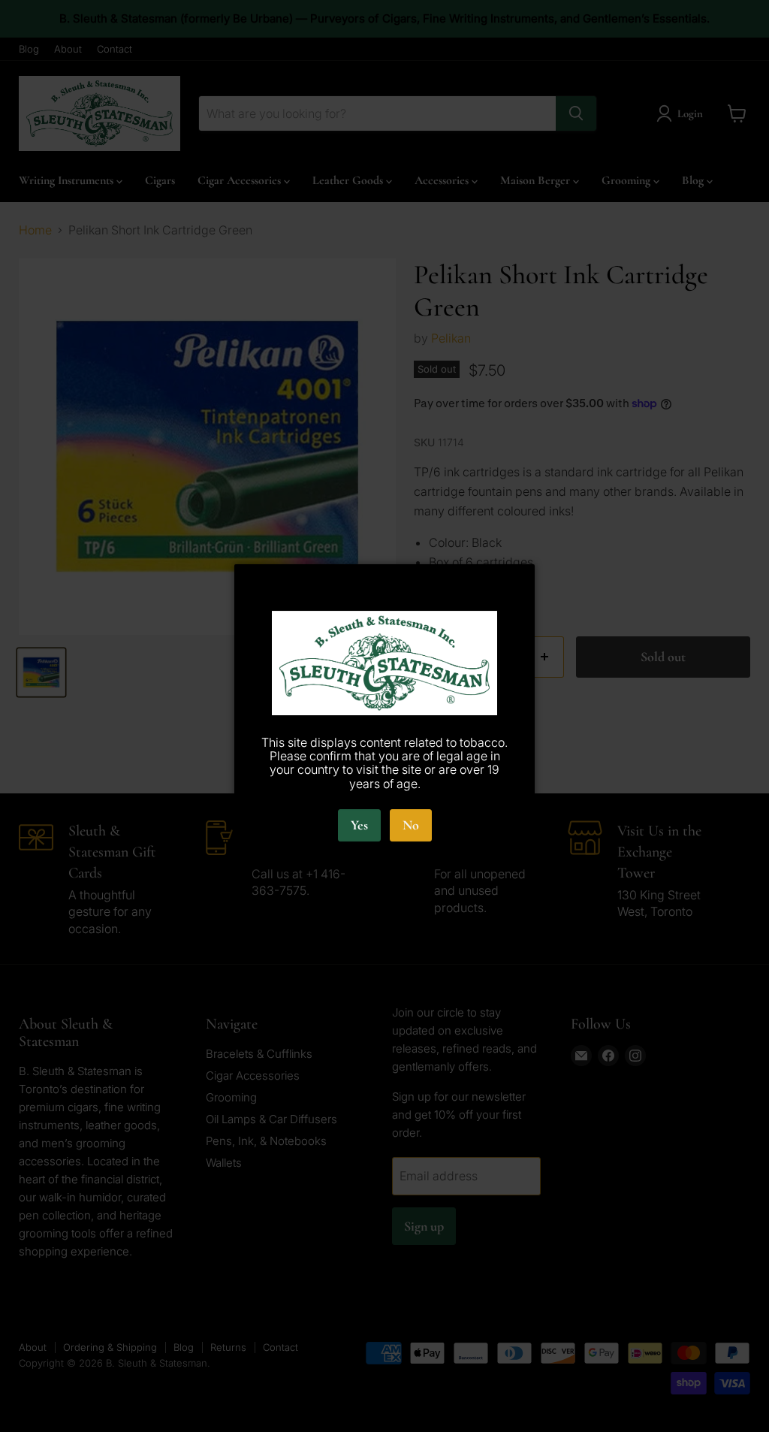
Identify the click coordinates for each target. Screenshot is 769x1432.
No (411, 825)
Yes (359, 825)
